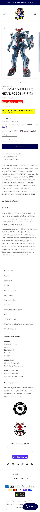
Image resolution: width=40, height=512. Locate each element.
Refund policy (32, 501)
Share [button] (6, 208)
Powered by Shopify (20, 501)
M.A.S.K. (7, 286)
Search (6, 276)
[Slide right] (24, 82)
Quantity (4, 135)
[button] (4, 13)
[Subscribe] (30, 449)
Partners (7, 305)
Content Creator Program (13, 310)
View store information (12, 159)
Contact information (21, 507)
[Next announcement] (36, 2)
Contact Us (8, 281)
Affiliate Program (10, 329)
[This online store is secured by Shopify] (20, 496)
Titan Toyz (12, 501)
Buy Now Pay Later (10, 300)
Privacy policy (10, 504)
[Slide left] (15, 82)
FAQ (5, 314)
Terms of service (20, 504)
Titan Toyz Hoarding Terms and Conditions (18, 324)
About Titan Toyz (10, 290)
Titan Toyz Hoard (10, 319)
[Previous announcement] (4, 2)
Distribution (8, 295)
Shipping (4, 121)
